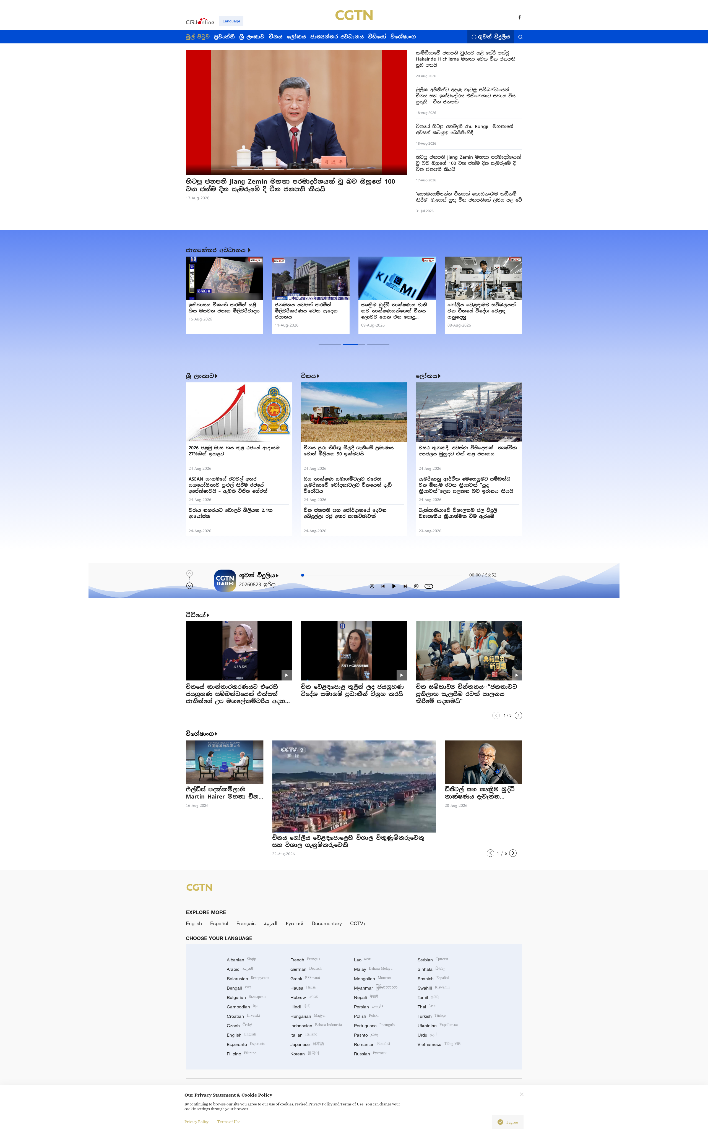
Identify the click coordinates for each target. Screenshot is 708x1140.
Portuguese (374, 1025)
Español (219, 923)
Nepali (366, 997)
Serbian (433, 959)
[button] (252, 169)
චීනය (308, 376)
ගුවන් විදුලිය (494, 37)
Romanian (372, 1044)
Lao (362, 959)
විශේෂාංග (200, 733)
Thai (427, 1006)
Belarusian (248, 978)
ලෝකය (426, 376)
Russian (370, 1053)
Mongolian (372, 978)
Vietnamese (439, 1044)
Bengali (239, 988)
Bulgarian (246, 997)
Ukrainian (438, 1025)
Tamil (428, 997)
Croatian (243, 1016)
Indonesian (316, 1025)
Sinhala (431, 969)
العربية (270, 923)
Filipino (241, 1053)
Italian (303, 1035)
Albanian (241, 959)
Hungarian (308, 1016)
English (194, 923)
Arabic (240, 969)
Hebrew (304, 997)
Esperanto (246, 1044)
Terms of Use (228, 1121)
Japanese (307, 1044)
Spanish (433, 978)
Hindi (300, 1006)
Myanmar (375, 988)
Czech (239, 1025)
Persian (368, 1006)
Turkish (432, 1016)
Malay (373, 969)
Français (246, 923)
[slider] (302, 575)
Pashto (366, 1035)
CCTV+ (358, 923)
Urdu (427, 1035)
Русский (294, 923)
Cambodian (242, 1006)
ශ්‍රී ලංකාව (200, 376)
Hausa (303, 988)
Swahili (434, 988)
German (306, 969)
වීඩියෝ (196, 615)
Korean (304, 1053)
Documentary (327, 923)
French (305, 959)
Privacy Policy (196, 1121)
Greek (305, 978)
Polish (366, 1016)
